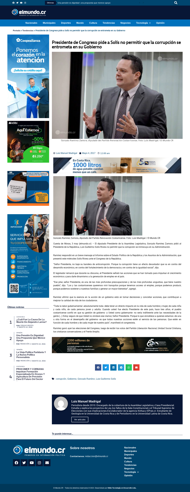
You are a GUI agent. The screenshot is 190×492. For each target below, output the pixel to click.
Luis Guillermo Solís (106, 379)
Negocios (125, 23)
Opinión (160, 23)
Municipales (49, 23)
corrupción (61, 379)
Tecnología (142, 23)
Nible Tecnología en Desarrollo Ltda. (122, 488)
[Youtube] (21, 3)
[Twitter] (17, 3)
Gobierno (72, 379)
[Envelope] (47, 462)
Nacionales (31, 23)
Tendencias (109, 23)
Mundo (80, 23)
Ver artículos (80, 419)
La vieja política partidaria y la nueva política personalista (83, 3)
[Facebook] (13, 3)
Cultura (93, 23)
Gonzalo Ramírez (86, 379)
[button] (176, 3)
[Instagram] (25, 3)
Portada (16, 30)
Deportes (66, 23)
